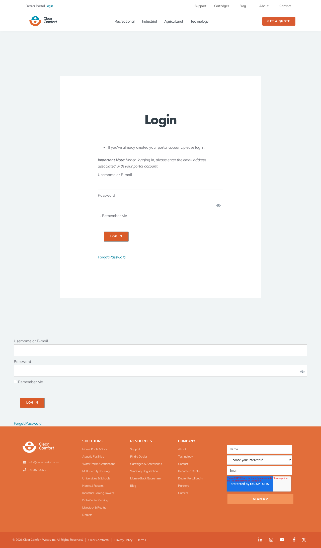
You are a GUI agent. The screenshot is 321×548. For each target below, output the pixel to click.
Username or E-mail (115, 174)
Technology (199, 21)
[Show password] (217, 204)
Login (49, 6)
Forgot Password (112, 257)
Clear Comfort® (98, 540)
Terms (142, 540)
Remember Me (114, 215)
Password (106, 195)
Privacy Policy (123, 540)
